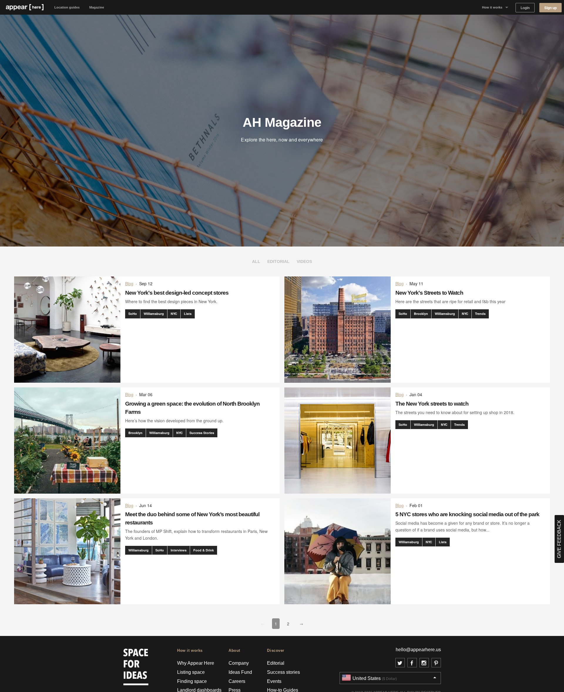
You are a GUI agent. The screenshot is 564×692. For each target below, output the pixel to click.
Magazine (96, 7)
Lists (188, 313)
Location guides (67, 7)
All (256, 261)
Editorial (278, 261)
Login (525, 7)
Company (239, 663)
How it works (492, 7)
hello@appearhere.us (418, 649)
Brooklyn (421, 313)
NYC (174, 313)
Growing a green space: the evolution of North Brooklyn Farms (192, 408)
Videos (304, 261)
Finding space (192, 681)
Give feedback (559, 539)
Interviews (179, 550)
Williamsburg (154, 313)
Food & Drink (203, 550)
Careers (237, 681)
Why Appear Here (195, 663)
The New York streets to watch (432, 404)
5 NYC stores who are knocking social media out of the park (467, 514)
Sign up (550, 7)
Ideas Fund (240, 672)
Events (274, 681)
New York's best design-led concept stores (177, 293)
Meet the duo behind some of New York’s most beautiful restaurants (192, 518)
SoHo (132, 313)
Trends (480, 313)
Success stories (283, 672)
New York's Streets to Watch (429, 293)
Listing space (191, 672)
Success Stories (201, 433)
